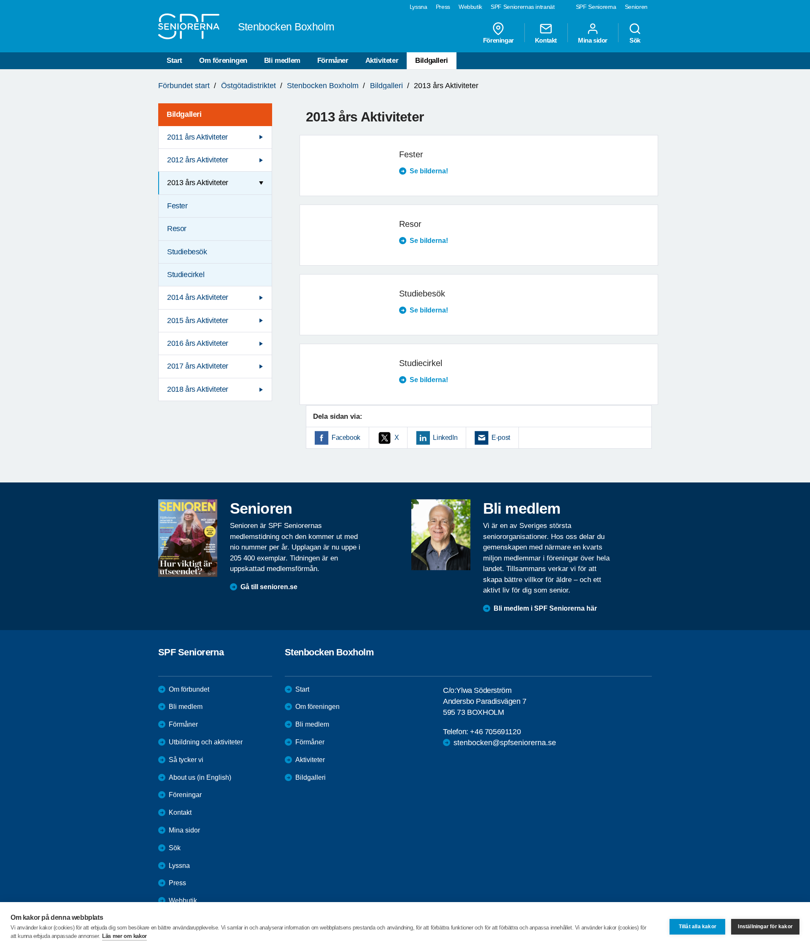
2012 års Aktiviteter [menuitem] (197, 160)
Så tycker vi (186, 759)
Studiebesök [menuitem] (187, 252)
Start (174, 61)
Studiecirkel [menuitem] (185, 274)
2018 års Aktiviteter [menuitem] (197, 389)
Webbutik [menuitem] (470, 6)
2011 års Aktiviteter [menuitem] (197, 137)
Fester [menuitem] (177, 206)
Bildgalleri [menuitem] (184, 114)
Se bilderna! (429, 171)
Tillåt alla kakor (697, 926)
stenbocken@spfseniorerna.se (505, 742)
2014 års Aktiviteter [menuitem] (197, 297)
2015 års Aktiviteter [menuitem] (197, 320)
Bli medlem (282, 61)
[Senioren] (187, 538)
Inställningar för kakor (765, 926)
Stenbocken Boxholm (323, 85)
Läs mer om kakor (124, 936)
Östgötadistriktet (248, 85)
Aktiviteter (382, 61)
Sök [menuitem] (634, 40)
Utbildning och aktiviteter (206, 742)
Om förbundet (189, 689)
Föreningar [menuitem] (498, 40)
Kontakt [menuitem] (546, 40)
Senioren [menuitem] (636, 6)
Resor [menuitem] (176, 228)
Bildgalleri (431, 61)
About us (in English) (200, 777)
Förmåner (332, 61)
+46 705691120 (495, 731)
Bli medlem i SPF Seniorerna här (545, 608)
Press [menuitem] (443, 6)
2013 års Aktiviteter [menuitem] (197, 182)
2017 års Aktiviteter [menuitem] (197, 366)
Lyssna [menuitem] (418, 6)
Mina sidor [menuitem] (593, 40)
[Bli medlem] (440, 534)
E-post (500, 437)
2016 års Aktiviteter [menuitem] (197, 343)
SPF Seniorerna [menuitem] (596, 6)
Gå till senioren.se (268, 586)
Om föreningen (223, 61)
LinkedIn (445, 437)
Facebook (346, 437)
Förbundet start (184, 85)
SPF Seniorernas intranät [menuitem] (523, 6)
